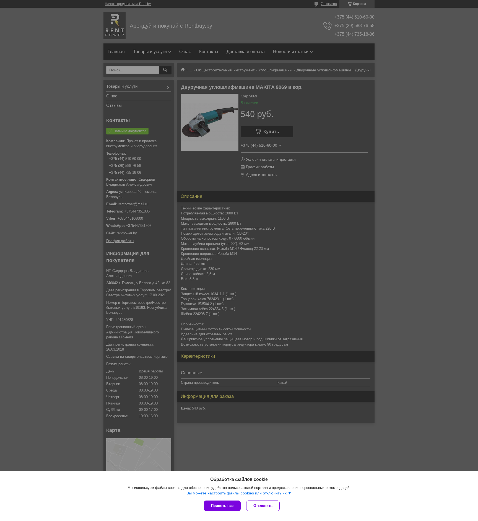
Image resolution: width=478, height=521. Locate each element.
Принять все (222, 506)
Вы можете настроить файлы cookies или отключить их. (237, 493)
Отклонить (262, 506)
